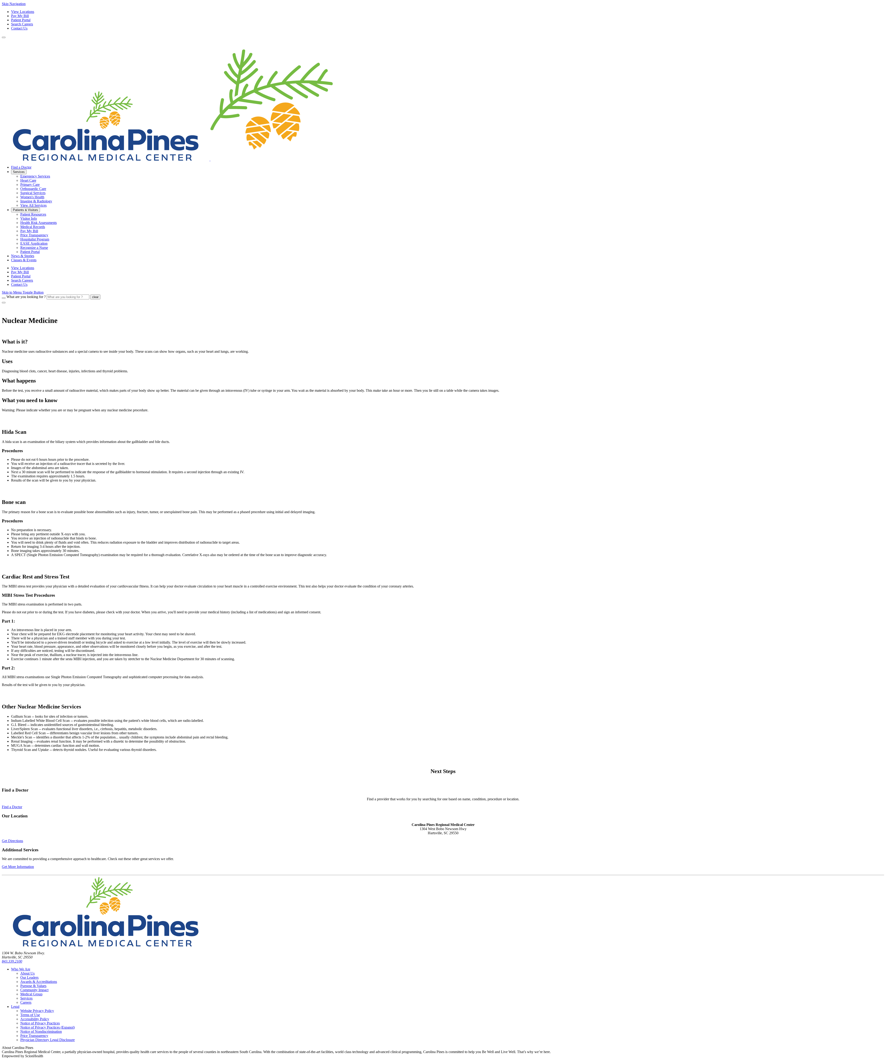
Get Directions (12, 841)
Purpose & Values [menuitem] (33, 986)
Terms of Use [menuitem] (30, 1015)
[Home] (106, 945)
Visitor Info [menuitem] (28, 218)
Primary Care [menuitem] (30, 185)
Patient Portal (20, 20)
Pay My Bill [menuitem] (29, 231)
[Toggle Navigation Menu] (4, 37)
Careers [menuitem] (25, 1002)
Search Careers (22, 24)
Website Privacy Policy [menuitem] (37, 1011)
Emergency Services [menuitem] (35, 176)
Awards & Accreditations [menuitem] (38, 982)
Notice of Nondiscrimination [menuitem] (41, 1031)
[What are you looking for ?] (4, 298)
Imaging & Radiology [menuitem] (36, 201)
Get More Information (18, 867)
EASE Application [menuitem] (34, 243)
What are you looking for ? (26, 297)
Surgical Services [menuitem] (32, 193)
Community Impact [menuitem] (34, 990)
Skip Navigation (14, 4)
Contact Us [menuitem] (19, 284)
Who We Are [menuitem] (20, 969)
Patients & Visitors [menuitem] (25, 210)
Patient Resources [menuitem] (33, 214)
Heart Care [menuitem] (28, 180)
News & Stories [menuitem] (22, 256)
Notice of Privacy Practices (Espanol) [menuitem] (47, 1027)
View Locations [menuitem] (22, 268)
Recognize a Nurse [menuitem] (34, 248)
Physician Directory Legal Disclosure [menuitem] (47, 1040)
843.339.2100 (12, 961)
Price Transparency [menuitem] (34, 235)
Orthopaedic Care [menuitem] (33, 189)
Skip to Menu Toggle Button (23, 292)
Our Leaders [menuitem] (29, 977)
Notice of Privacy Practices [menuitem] (40, 1023)
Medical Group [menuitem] (31, 994)
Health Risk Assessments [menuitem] (38, 223)
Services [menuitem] (19, 172)
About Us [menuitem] (27, 973)
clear (95, 297)
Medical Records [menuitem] (32, 227)
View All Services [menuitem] (33, 205)
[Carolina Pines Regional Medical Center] (167, 159)
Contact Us (19, 28)
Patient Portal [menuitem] (30, 252)
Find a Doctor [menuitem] (21, 167)
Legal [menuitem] (15, 1007)
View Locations (22, 12)
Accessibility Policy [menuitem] (34, 1019)
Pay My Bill (20, 16)
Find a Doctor (12, 807)
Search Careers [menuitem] (22, 280)
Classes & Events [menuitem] (23, 260)
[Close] (4, 302)
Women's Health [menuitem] (32, 197)
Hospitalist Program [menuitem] (34, 239)
